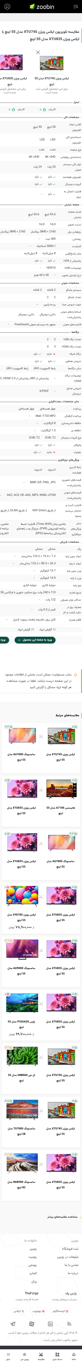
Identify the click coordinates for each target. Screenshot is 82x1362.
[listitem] (41, 748)
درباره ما (73, 1273)
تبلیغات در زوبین (67, 1257)
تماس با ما (71, 1265)
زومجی (32, 1265)
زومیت (32, 1257)
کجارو (33, 1273)
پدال (34, 1282)
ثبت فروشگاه (70, 1249)
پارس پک (71, 1293)
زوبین (33, 1249)
